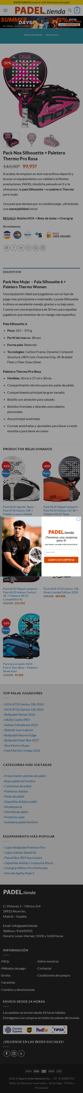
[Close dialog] (78, 519)
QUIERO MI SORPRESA (61, 560)
